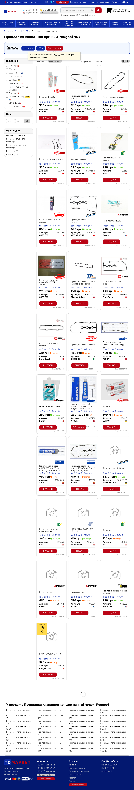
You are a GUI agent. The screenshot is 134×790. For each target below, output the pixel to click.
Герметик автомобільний (49, 406)
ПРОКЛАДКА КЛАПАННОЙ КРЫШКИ (82, 530)
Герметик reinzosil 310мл (113, 468)
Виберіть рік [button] (54, 48)
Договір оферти (76, 775)
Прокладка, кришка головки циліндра (115, 592)
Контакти (116, 2)
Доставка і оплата (78, 2)
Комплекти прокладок (15, 135)
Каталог (72, 778)
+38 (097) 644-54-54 (46, 765)
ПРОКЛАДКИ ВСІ (13, 154)
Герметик (107, 406)
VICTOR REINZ (16, 106)
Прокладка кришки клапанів (115, 97)
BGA (12, 69)
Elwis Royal (14, 83)
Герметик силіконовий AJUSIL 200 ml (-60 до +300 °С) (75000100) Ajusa (51, 468)
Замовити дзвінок (45, 775)
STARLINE (14, 103)
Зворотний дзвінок (49, 13)
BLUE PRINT (14, 73)
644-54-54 (32, 10)
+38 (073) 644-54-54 (46, 771)
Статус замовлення (78, 785)
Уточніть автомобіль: (13, 48)
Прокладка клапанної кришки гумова (48, 530)
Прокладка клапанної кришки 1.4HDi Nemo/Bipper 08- (114, 344)
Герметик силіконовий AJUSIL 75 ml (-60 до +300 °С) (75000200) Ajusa (82, 406)
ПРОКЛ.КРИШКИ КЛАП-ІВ (50, 654)
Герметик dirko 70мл (48, 97)
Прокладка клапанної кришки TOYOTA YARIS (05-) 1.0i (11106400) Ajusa (83, 468)
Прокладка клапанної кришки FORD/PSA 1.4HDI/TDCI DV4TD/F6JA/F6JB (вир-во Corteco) (50, 285)
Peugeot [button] (27, 48)
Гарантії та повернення (79, 771)
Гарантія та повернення (99, 2)
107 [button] (40, 48)
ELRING (13, 80)
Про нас (72, 781)
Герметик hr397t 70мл (112, 221)
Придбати (48, 118)
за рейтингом (54, 61)
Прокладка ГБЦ (12, 151)
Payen (12, 93)
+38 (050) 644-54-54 (46, 768)
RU (46, 2)
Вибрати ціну (78, 427)
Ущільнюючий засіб (79, 159)
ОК (27, 121)
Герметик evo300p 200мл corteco (50, 221)
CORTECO (14, 76)
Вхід (126, 2)
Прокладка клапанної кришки (80, 97)
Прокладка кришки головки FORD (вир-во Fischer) (83, 282)
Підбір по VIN (62, 2)
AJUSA (13, 66)
